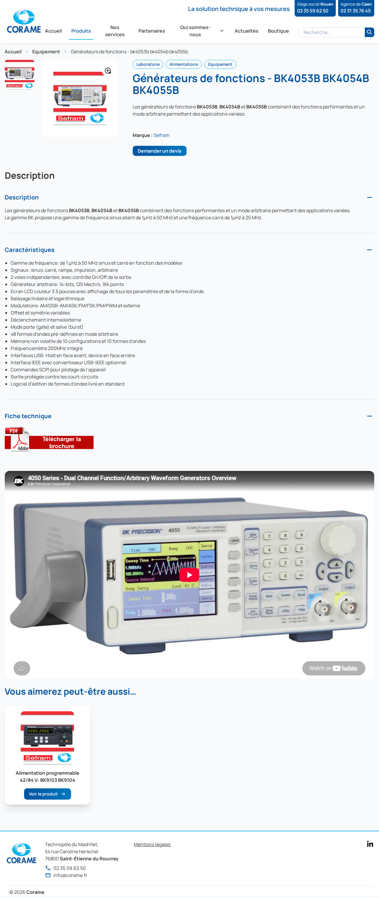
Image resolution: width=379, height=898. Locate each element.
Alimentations (184, 64)
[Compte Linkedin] (370, 844)
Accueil (13, 51)
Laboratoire (148, 64)
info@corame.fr (70, 875)
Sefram (162, 135)
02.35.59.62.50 (69, 868)
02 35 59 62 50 (312, 10)
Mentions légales (152, 844)
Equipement (46, 51)
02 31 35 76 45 (356, 10)
